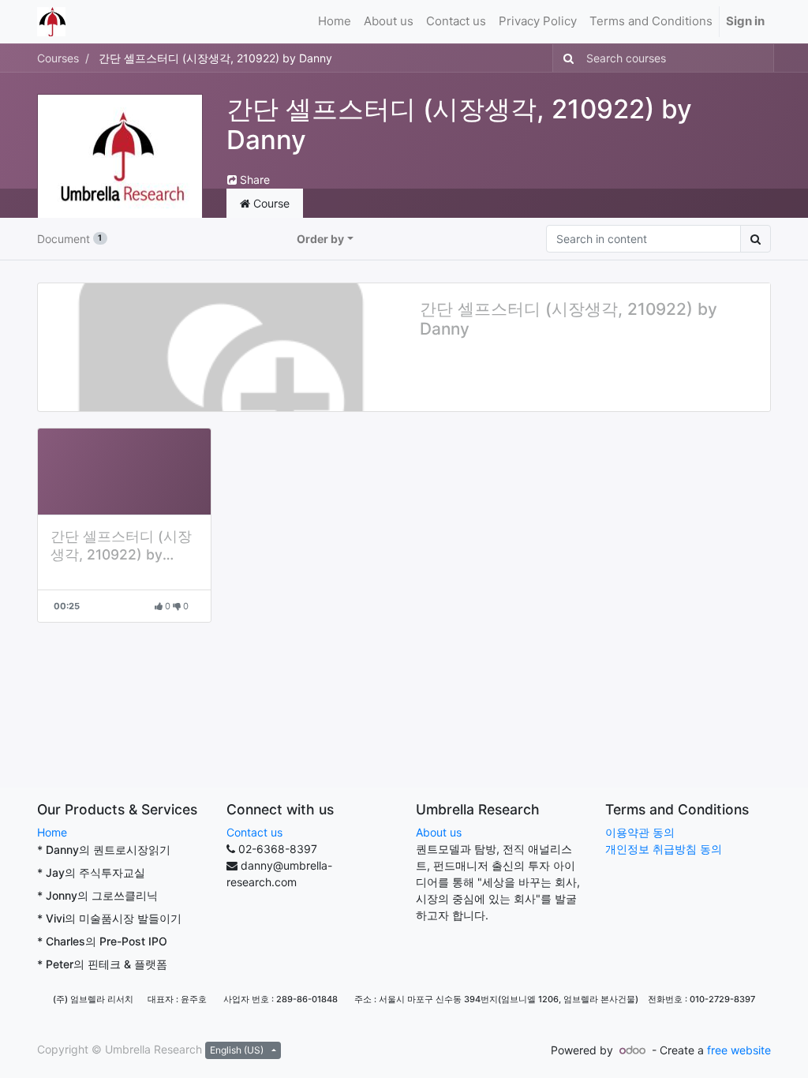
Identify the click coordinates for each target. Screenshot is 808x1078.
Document (69, 238)
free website (739, 1050)
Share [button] (253, 179)
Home (52, 832)
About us (439, 832)
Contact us (254, 832)
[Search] (565, 58)
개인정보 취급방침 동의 (663, 848)
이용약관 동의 (640, 832)
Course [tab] (270, 203)
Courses (58, 58)
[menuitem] (334, 21)
